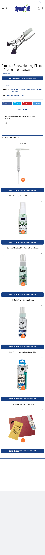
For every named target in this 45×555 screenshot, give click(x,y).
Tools (16, 92)
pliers (9, 96)
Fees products (15, 89)
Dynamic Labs (28, 543)
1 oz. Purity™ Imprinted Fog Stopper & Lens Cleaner (22, 248)
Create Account (20, 522)
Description (22, 109)
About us (10, 510)
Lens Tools (23, 89)
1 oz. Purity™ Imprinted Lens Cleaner (22, 300)
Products (34, 89)
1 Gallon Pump (22, 144)
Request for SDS (31, 510)
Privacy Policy (19, 510)
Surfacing (32, 500)
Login (36, 2)
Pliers (29, 89)
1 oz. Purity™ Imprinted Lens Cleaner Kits (22, 352)
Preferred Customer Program (22, 513)
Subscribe (39, 532)
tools (22, 96)
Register (41, 2)
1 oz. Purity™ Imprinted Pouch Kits (23, 404)
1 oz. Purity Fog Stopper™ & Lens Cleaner (22, 196)
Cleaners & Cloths (16, 500)
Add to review (6, 74)
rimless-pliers (16, 96)
